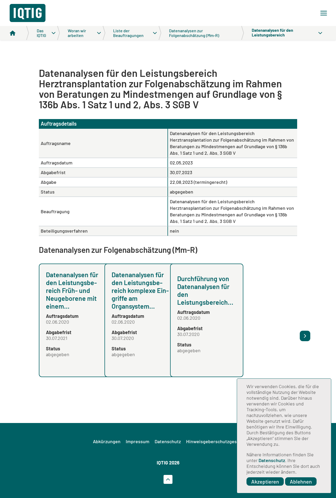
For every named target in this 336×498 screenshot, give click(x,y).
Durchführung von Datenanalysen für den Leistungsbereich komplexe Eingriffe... (269, 290)
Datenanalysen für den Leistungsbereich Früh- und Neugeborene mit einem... (72, 290)
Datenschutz (272, 460)
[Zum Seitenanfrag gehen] (168, 479)
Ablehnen (301, 481)
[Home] (19, 33)
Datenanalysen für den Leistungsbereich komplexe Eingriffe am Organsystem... (140, 290)
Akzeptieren (265, 481)
